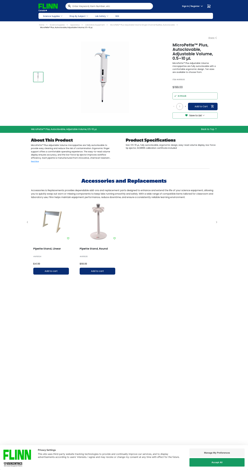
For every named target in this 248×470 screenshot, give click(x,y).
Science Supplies (51, 16)
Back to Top (208, 129)
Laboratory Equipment (95, 25)
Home (41, 25)
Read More (35, 161)
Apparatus (75, 25)
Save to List (195, 115)
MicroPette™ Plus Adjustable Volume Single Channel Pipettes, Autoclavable (142, 25)
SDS (117, 16)
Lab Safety (100, 16)
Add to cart (51, 271)
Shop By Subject (77, 16)
